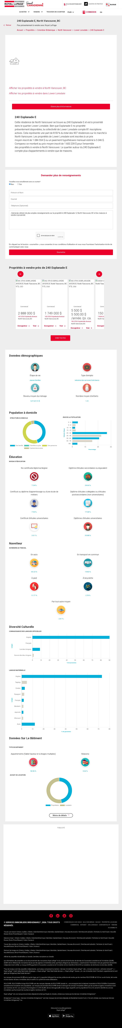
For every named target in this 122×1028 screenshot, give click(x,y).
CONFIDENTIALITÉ (104, 925)
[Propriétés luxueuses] (93, 4)
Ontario (18, 932)
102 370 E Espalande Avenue (54, 316)
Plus (69, 12)
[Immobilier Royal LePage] (24, 4)
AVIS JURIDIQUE (93, 925)
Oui (20, 184)
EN (101, 12)
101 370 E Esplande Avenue (27, 316)
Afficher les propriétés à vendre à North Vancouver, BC (37, 88)
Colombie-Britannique (40, 932)
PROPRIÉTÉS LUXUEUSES (109, 922)
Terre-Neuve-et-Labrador (86, 932)
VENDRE (36, 12)
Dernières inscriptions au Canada (43, 956)
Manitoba (51, 932)
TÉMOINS (114, 925)
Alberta (30, 932)
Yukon (25, 934)
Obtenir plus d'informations (61, 106)
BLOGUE (98, 922)
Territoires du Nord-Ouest (101, 932)
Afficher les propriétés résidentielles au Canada (18, 956)
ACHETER (23, 12)
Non (12, 184)
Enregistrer (22, 326)
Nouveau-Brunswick (71, 932)
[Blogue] (111, 4)
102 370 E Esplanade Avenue (81, 321)
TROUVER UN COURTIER (56, 12)
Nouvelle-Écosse (9, 946)
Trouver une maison (10, 932)
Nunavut (31, 934)
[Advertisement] (61, 866)
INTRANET (83, 925)
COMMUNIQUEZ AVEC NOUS (73, 922)
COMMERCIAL (74, 925)
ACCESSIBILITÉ (112, 928)
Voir (34, 326)
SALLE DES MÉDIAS (88, 922)
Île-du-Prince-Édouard (15, 934)
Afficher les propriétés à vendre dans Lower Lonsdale (37, 93)
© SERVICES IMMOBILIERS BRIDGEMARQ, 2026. (25, 922)
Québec (24, 932)
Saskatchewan (59, 932)
